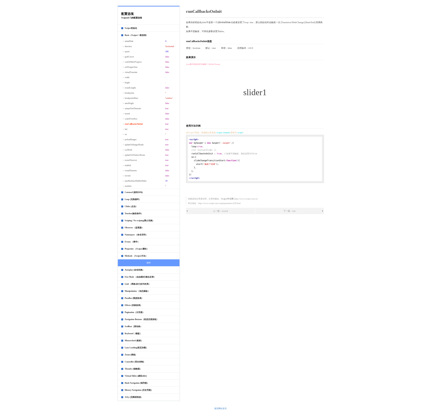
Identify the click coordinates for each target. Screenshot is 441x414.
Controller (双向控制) (134, 362)
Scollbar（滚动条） (133, 326)
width (127, 77)
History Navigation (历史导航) (138, 390)
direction (128, 46)
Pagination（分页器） (135, 312)
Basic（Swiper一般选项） (136, 35)
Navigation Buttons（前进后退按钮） (141, 319)
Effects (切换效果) (133, 305)
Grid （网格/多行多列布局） (138, 284)
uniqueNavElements (133, 108)
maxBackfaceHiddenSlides (136, 181)
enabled (128, 165)
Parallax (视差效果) (133, 298)
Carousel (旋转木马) (134, 192)
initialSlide (129, 41)
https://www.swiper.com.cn (246, 199)
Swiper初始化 (131, 28)
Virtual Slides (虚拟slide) (136, 376)
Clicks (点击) (130, 206)
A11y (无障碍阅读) (133, 397)
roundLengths (130, 88)
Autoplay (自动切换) (134, 270)
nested (127, 113)
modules (128, 186)
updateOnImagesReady (134, 144)
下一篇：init (289, 211)
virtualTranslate (131, 72)
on (126, 134)
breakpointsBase (131, 98)
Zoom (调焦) (130, 354)
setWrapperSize (131, 67)
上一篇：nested (220, 211)
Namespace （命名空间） (136, 234)
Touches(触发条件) (133, 213)
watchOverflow (131, 119)
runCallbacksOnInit (134, 124)
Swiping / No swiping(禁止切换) (139, 220)
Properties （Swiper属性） (137, 249)
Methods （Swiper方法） (136, 256)
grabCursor (129, 57)
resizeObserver (131, 160)
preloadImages (131, 139)
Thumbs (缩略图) (132, 369)
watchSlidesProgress (133, 62)
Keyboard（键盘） (133, 333)
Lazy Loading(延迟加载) (136, 347)
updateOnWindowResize (135, 155)
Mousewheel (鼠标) (133, 340)
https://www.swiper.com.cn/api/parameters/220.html (219, 203)
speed (127, 51)
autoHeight (129, 103)
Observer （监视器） (134, 227)
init (126, 129)
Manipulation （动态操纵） (137, 291)
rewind (127, 175)
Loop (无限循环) (132, 199)
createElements (131, 170)
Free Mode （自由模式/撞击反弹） (140, 277)
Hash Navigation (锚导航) (136, 383)
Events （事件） (132, 242)
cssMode (128, 150)
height (127, 82)
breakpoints (129, 93)
